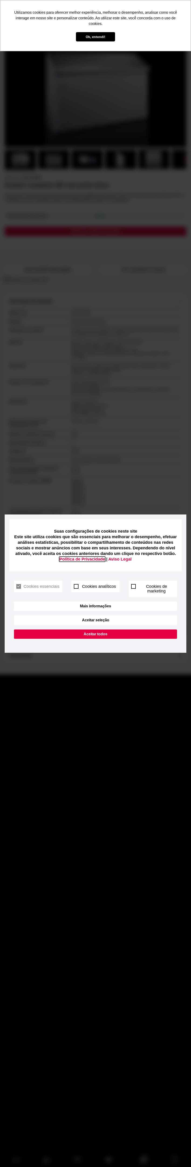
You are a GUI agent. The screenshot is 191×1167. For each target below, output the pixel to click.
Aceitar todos (95, 634)
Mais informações (95, 606)
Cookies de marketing (156, 588)
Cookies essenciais (41, 586)
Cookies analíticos (99, 586)
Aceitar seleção (95, 620)
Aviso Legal (120, 559)
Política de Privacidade (82, 559)
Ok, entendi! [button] (95, 37)
